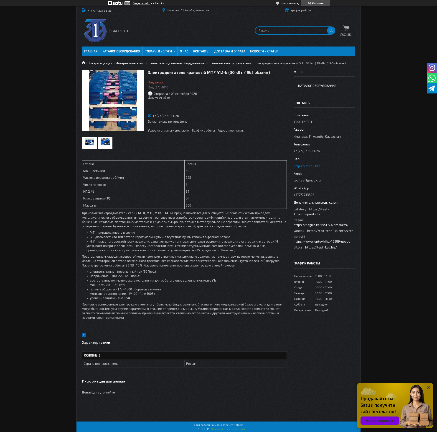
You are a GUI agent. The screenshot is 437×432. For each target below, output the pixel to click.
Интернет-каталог (129, 63)
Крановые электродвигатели (230, 63)
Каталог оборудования (121, 51)
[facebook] (84, 335)
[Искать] (331, 30)
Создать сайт (141, 3)
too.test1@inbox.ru (307, 180)
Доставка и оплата (229, 51)
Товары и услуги (158, 51)
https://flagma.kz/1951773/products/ (321, 225)
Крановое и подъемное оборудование (175, 63)
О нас (184, 51)
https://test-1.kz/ (307, 166)
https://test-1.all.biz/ (321, 247)
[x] (89, 335)
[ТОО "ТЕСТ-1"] (95, 30)
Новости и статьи (264, 51)
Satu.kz (238, 424)
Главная (91, 51)
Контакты (201, 51)
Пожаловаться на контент (228, 428)
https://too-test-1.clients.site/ (330, 231)
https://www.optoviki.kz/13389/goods (322, 241)
